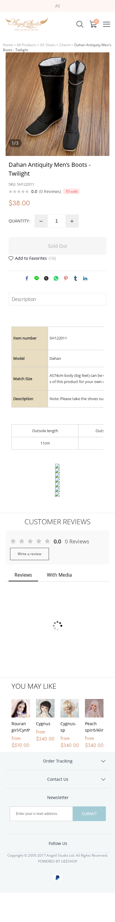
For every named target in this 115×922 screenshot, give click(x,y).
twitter (46, 278)
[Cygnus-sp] (69, 708)
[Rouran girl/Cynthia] (21, 708)
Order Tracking (58, 761)
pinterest (66, 278)
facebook (27, 278)
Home (8, 44)
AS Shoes (47, 44)
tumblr (75, 278)
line (37, 278)
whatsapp (56, 278)
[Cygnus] (45, 708)
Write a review (29, 553)
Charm (64, 44)
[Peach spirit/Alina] (94, 708)
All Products (26, 44)
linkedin (85, 278)
